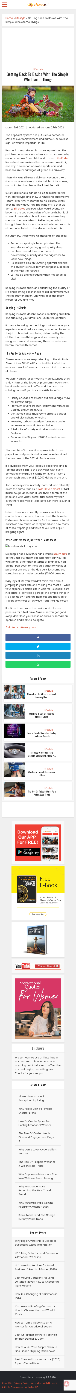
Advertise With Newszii (44, 1383)
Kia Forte (62, 158)
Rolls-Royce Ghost (49, 489)
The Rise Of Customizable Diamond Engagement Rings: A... (42, 754)
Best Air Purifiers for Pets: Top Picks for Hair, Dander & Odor (36, 1336)
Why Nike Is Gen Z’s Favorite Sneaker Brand (41, 715)
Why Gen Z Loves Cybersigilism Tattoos (41, 773)
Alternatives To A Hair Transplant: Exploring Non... (42, 695)
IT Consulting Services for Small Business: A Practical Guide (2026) (36, 1267)
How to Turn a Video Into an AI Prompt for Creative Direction (33, 1324)
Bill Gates (19, 208)
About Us (7, 1383)
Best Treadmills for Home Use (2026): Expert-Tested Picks (38, 1361)
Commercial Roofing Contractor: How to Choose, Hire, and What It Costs (35, 1310)
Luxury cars (29, 627)
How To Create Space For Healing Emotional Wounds (41, 734)
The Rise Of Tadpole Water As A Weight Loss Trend (42, 793)
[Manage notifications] (66, 1384)
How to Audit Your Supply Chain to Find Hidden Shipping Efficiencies (36, 1349)
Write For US (31, 1387)
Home (9, 18)
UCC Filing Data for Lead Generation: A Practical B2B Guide (37, 1255)
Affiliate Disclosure (12, 1387)
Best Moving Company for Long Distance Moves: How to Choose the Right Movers (37, 1281)
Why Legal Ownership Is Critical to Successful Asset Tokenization (36, 1243)
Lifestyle (20, 18)
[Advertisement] (38, 46)
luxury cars (60, 554)
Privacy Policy (22, 1383)
